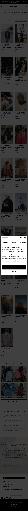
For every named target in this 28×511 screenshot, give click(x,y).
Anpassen (13, 271)
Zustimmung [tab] (5, 242)
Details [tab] (14, 242)
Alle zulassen (14, 266)
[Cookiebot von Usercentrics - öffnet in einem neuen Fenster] (20, 238)
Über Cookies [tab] (22, 242)
